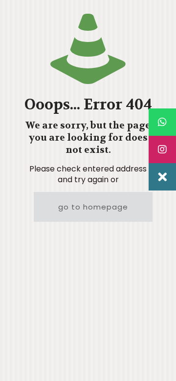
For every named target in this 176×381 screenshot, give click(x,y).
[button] (162, 176)
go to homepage (93, 207)
